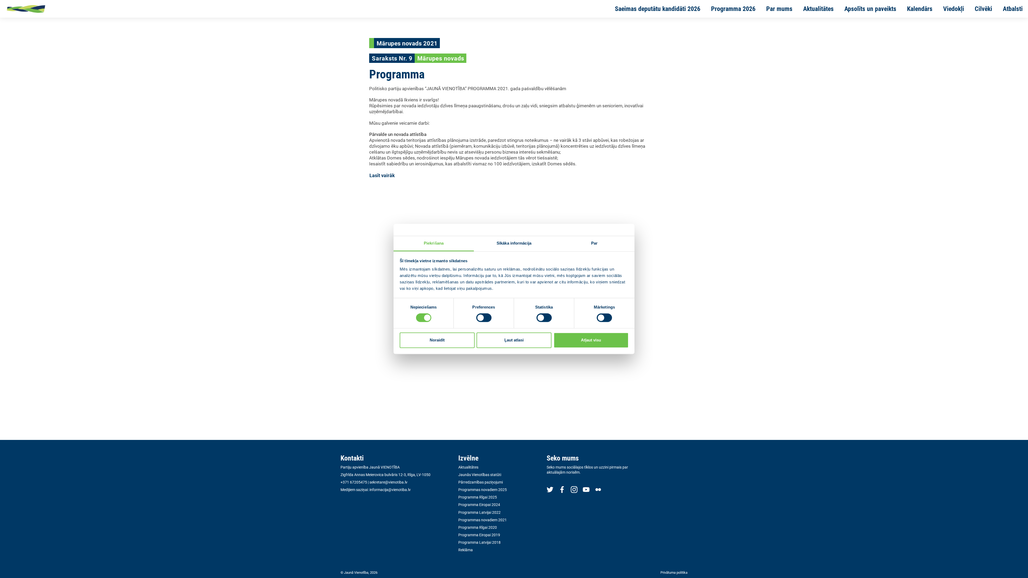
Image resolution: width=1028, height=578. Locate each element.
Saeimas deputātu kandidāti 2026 (657, 9)
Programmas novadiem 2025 (482, 490)
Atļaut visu (591, 340)
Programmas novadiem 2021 (482, 520)
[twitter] (550, 489)
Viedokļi (953, 9)
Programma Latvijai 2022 (479, 512)
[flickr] (598, 489)
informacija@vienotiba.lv (390, 490)
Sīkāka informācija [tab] (514, 243)
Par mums (779, 9)
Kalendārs (919, 9)
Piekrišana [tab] (434, 243)
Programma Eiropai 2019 (479, 535)
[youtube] (586, 489)
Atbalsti (1013, 9)
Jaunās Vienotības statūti (479, 475)
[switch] (484, 318)
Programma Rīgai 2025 (477, 497)
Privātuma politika (673, 573)
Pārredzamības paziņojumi (480, 482)
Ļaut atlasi (514, 340)
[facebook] (562, 489)
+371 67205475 (354, 482)
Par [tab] (594, 243)
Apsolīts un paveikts (870, 9)
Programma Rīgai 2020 (477, 527)
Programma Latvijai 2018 (479, 542)
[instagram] (574, 489)
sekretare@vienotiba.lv (388, 482)
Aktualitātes (818, 9)
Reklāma (465, 550)
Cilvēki (983, 9)
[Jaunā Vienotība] (43, 9)
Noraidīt (437, 340)
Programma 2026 (733, 9)
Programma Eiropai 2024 (479, 505)
